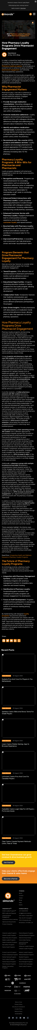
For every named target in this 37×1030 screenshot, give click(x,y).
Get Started (8, 862)
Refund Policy (18, 1011)
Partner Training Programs (9, 956)
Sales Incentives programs (26, 959)
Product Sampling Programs (10, 954)
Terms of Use (18, 1002)
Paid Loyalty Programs (8, 959)
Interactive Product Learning (10, 919)
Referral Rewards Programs (26, 954)
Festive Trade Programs (8, 947)
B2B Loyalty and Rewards (9, 913)
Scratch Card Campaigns (26, 964)
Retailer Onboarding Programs (7, 967)
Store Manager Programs (25, 961)
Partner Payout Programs (9, 961)
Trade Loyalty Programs (25, 966)
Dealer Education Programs (9, 937)
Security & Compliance (18, 1006)
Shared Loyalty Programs (9, 935)
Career (21, 897)
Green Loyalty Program (9, 910)
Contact (21, 895)
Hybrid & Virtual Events (25, 937)
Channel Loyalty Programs (9, 933)
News (20, 902)
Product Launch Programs (9, 952)
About (20, 893)
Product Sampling (7, 924)
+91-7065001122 (23, 910)
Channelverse (6, 908)
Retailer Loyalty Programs (26, 952)
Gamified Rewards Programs (26, 935)
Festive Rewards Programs (26, 933)
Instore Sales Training (24, 940)
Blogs (20, 900)
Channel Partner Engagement (6, 916)
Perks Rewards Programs (9, 964)
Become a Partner (10, 879)
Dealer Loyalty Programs (8, 940)
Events (20, 904)
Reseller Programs (24, 956)
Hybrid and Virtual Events (9, 921)
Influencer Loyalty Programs (26, 946)
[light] (30, 14)
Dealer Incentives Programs (9, 942)
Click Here (23, 8)
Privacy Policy (18, 1004)
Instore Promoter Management (23, 943)
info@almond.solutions (25, 913)
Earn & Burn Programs (8, 944)
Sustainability (18, 1013)
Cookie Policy (18, 1009)
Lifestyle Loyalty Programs (26, 948)
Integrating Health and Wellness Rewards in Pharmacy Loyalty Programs (16, 556)
